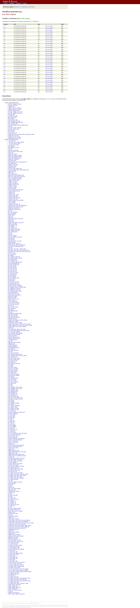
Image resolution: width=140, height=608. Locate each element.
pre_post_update (12, 425)
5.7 (4, 68)
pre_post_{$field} (12, 426)
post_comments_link (13, 123)
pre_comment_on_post (13, 409)
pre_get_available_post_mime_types (16, 412)
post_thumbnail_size (13, 393)
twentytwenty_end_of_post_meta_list (16, 524)
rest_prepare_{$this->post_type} (15, 468)
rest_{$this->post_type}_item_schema (17, 475)
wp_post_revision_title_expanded (16, 565)
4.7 (4, 49)
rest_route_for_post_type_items (15, 472)
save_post (10, 480)
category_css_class (12, 181)
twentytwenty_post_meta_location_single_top (18, 526)
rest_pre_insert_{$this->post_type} (16, 466)
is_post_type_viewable (13, 304)
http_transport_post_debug (14, 295)
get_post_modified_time (13, 277)
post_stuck (10, 385)
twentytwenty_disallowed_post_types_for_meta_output (21, 522)
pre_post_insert (11, 424)
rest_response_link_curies (14, 470)
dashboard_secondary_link (14, 209)
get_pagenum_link (12, 274)
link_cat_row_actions (13, 306)
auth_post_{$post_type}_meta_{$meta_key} (18, 169)
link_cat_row (11, 305)
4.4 (4, 43)
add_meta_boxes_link (13, 150)
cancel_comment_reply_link (14, 179)
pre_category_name (12, 407)
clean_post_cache (12, 188)
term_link (10, 496)
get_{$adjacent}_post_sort (14, 289)
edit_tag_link (11, 238)
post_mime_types (12, 372)
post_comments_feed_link (14, 121)
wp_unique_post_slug (13, 576)
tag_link (10, 493)
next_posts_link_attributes (14, 334)
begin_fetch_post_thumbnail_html (16, 175)
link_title (10, 312)
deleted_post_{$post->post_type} (16, 222)
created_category (12, 202)
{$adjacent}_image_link (13, 592)
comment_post (11, 193)
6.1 (4, 76)
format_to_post (11, 252)
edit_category (11, 226)
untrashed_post (11, 533)
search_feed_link (12, 483)
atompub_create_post (13, 164)
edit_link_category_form (13, 110)
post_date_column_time (13, 359)
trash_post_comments (13, 516)
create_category (11, 201)
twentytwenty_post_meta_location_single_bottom (19, 525)
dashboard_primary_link (13, 208)
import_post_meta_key (13, 299)
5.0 (4, 55)
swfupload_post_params (13, 491)
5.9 (4, 72)
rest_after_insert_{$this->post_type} (16, 458)
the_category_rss (12, 503)
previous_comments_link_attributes (16, 438)
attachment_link (11, 167)
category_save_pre (12, 185)
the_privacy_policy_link (13, 509)
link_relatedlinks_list (13, 310)
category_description (13, 183)
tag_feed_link (11, 492)
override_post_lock (12, 339)
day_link (10, 210)
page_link (10, 341)
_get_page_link (11, 141)
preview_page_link (12, 437)
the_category (11, 500)
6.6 (4, 86)
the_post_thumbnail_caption (14, 508)
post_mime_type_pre (13, 371)
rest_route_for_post (12, 471)
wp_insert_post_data (13, 551)
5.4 (4, 62)
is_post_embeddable (13, 301)
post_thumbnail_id (12, 392)
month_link (10, 328)
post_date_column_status (14, 358)
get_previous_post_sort (13, 283)
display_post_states (12, 223)
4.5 (4, 45)
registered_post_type (13, 453)
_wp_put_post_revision (13, 144)
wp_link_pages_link (13, 558)
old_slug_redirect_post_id (14, 338)
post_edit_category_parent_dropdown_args (18, 125)
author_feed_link (12, 171)
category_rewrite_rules (13, 184)
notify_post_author (12, 335)
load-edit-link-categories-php (14, 313)
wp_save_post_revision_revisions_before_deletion (19, 571)
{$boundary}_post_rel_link (14, 138)
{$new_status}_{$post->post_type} (16, 594)
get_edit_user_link (12, 268)
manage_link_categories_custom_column (17, 320)
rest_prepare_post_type (13, 467)
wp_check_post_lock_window (15, 545)
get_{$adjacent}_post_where (15, 291)
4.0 (4, 35)
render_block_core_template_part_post (17, 455)
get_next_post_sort (12, 271)
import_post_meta (12, 297)
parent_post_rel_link (13, 119)
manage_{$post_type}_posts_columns (17, 326)
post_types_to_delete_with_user (15, 399)
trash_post (10, 515)
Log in (24, 3)
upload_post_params (13, 538)
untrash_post (11, 530)
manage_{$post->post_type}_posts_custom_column (20, 325)
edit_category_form (12, 227)
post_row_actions (12, 380)
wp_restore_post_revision (14, 567)
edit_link (10, 233)
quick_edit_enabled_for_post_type (16, 445)
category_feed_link (12, 105)
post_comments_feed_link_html (15, 122)
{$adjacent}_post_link (13, 135)
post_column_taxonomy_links (15, 354)
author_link (10, 172)
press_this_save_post (13, 436)
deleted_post (11, 221)
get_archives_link (12, 254)
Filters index (32, 6)
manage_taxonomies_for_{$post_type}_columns (19, 324)
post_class (10, 351)
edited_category (11, 242)
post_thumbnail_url (12, 395)
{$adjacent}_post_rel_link (14, 137)
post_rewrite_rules (12, 379)
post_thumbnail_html (13, 391)
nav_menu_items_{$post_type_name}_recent (18, 330)
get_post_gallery (12, 276)
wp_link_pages (11, 555)
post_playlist (11, 376)
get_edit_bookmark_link (13, 263)
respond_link (11, 457)
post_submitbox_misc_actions (15, 388)
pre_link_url (11, 422)
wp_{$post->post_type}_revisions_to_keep (18, 583)
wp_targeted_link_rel (13, 574)
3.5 (4, 26)
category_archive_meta (13, 180)
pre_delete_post (11, 410)
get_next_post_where (13, 272)
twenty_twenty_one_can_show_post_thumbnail (19, 520)
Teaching (11, 3)
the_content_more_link (13, 504)
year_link (10, 591)
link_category (11, 118)
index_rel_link (11, 300)
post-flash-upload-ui (12, 345)
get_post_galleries (12, 275)
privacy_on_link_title (13, 442)
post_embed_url (12, 362)
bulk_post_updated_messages (15, 177)
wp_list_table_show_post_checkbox (16, 562)
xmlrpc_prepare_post (13, 586)
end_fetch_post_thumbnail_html (15, 246)
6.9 (4, 91)
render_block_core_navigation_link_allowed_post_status (21, 134)
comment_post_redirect (13, 194)
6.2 (4, 78)
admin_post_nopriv (12, 154)
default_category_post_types (14, 109)
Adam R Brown (9, 1)
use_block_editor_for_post (14, 540)
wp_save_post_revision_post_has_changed (18, 570)
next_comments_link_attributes (15, 333)
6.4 (4, 82)
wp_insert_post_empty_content (15, 553)
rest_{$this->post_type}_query (15, 476)
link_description (12, 308)
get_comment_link (12, 259)
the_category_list (12, 501)
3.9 (4, 34)
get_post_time (11, 280)
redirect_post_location (13, 447)
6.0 (4, 74)
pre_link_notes (11, 417)
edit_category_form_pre (13, 230)
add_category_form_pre (13, 147)
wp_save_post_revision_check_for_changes (18, 569)
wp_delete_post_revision (14, 546)
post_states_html (12, 383)
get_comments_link (12, 260)
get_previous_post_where (14, 284)
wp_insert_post (11, 550)
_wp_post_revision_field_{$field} (16, 142)
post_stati (10, 384)
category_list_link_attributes (14, 108)
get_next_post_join (12, 270)
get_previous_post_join (13, 281)
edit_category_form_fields (14, 229)
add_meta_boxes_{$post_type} (15, 151)
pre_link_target (11, 421)
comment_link (11, 192)
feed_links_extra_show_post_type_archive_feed (19, 251)
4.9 (4, 53)
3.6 (4, 28)
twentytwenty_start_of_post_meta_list (17, 528)
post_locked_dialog (12, 370)
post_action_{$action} (13, 350)
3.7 (4, 30)
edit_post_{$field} (12, 235)
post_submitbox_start (13, 389)
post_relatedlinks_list (13, 378)
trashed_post (11, 517)
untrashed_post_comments (14, 534)
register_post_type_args (13, 450)
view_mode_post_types (13, 542)
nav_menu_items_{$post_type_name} (17, 329)
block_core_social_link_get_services (16, 176)
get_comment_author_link (14, 256)
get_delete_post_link (13, 115)
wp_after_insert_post (13, 543)
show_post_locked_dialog (14, 488)
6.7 (4, 88)
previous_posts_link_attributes (15, 439)
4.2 (4, 39)
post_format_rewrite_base (14, 363)
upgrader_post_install (13, 537)
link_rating (10, 309)
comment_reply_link (13, 196)
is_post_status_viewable (13, 302)
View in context (49, 26)
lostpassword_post (12, 318)
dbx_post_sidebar (12, 213)
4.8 (4, 51)
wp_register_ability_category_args (16, 566)
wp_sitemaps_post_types (14, 572)
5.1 (4, 57)
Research (18, 3)
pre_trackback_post (12, 429)
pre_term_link (11, 428)
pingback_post (11, 343)
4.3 (4, 41)
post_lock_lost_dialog (13, 368)
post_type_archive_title (13, 396)
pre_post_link (11, 131)
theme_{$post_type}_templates (15, 511)
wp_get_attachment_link (13, 547)
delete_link (10, 216)
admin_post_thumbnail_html (14, 156)
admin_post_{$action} (13, 159)
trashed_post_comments (13, 518)
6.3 (4, 80)
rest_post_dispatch (12, 462)
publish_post (11, 443)
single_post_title (12, 489)
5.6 (4, 66)
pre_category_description (14, 405)
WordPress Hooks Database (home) (23, 607)
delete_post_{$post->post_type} (15, 218)
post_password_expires (13, 374)
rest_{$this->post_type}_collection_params (18, 474)
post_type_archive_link (13, 129)
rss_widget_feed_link (13, 479)
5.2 (4, 59)
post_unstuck (11, 400)
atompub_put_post (12, 166)
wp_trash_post (11, 575)
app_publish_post (12, 163)
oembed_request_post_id (14, 337)
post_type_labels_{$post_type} (15, 397)
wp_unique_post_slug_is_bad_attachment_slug (19, 578)
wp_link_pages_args (13, 557)
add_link (10, 148)
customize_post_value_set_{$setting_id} (17, 205)
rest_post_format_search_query (15, 463)
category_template (12, 187)
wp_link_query (11, 559)
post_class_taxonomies (13, 353)
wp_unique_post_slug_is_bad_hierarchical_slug (19, 580)
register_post (11, 449)
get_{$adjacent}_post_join (14, 288)
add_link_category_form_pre (15, 104)
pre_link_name (11, 416)
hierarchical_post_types (13, 293)
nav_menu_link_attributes (14, 331)
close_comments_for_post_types (15, 189)
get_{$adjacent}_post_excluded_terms (17, 287)
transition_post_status (13, 513)
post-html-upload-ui (12, 346)
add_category (11, 146)
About (5, 3)
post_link (10, 126)
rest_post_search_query (13, 464)
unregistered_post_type (13, 529)
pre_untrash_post (12, 432)
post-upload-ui (11, 349)
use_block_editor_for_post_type (15, 541)
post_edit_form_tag (12, 360)
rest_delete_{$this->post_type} (15, 459)
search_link (10, 484)
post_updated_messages (13, 403)
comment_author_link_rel (14, 191)
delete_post (10, 217)
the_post (10, 507)
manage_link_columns (13, 321)
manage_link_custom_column (15, 322)
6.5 (4, 84)
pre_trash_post (11, 430)
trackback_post (11, 512)
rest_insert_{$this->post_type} (15, 461)
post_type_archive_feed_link (14, 127)
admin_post (10, 152)
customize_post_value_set (14, 204)
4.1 (4, 37)
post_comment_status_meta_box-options (17, 355)
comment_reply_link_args (14, 197)
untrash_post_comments (13, 532)
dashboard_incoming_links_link (15, 206)
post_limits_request (12, 367)
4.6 (4, 47)
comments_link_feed (13, 198)
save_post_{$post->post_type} (15, 482)
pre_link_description (13, 413)
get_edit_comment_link (13, 264)
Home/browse (17, 6)
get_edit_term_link (12, 267)
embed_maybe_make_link (14, 243)
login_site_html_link (13, 316)
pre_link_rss (11, 420)
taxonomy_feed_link (13, 495)
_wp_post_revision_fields (14, 143)
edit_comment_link (12, 231)
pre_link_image (11, 414)
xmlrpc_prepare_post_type (14, 587)
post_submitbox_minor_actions (15, 387)
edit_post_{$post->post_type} (15, 237)
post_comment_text (12, 356)
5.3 (4, 61)
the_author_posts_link (13, 499)
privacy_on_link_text (13, 441)
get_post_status (11, 279)
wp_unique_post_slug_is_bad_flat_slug (17, 579)
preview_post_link (12, 133)
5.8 (4, 70)
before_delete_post (12, 173)
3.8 (4, 32)
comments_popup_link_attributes (15, 200)
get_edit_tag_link (12, 266)
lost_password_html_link (14, 317)
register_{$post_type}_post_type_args (17, 451)
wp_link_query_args (13, 561)
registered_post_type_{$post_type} (16, 454)
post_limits (10, 366)
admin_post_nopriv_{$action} (15, 155)
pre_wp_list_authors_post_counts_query (17, 433)
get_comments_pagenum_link (15, 262)
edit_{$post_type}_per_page (14, 241)
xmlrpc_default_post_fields (14, 584)
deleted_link (11, 220)
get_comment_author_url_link (15, 258)
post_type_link (11, 130)
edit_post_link (11, 114)
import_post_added (12, 296)
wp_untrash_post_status (13, 582)
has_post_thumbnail (12, 292)
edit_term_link (11, 239)
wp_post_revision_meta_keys (15, 563)
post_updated (11, 401)
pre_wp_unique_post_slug (14, 434)
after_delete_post (12, 160)
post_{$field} (11, 404)
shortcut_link (11, 487)
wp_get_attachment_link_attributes (16, 549)
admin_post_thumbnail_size (14, 158)
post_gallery (11, 364)
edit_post (10, 234)
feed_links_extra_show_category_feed (17, 248)
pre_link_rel (11, 418)
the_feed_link (11, 505)
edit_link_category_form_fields (15, 112)
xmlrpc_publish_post (13, 588)
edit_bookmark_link (12, 225)
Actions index (25, 6)
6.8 (4, 90)
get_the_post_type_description (15, 285)
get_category (11, 255)
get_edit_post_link (12, 117)
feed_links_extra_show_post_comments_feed (18, 250)
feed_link (10, 247)
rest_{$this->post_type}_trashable (16, 478)
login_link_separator (13, 314)
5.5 (4, 64)
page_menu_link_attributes (14, 342)
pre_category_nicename (13, 408)
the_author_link (11, 497)
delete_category (11, 214)
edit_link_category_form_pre (15, 113)
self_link (10, 486)
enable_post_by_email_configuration (16, 245)
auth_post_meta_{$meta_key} (15, 168)
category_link (11, 106)
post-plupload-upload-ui (13, 347)
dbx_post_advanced (12, 212)
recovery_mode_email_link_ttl (15, 446)
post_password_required (13, 375)
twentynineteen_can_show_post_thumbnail (18, 521)
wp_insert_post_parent (13, 554)
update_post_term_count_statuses (16, 536)
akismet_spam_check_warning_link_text (17, 162)
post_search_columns (13, 382)
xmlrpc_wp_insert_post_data (14, 590)
